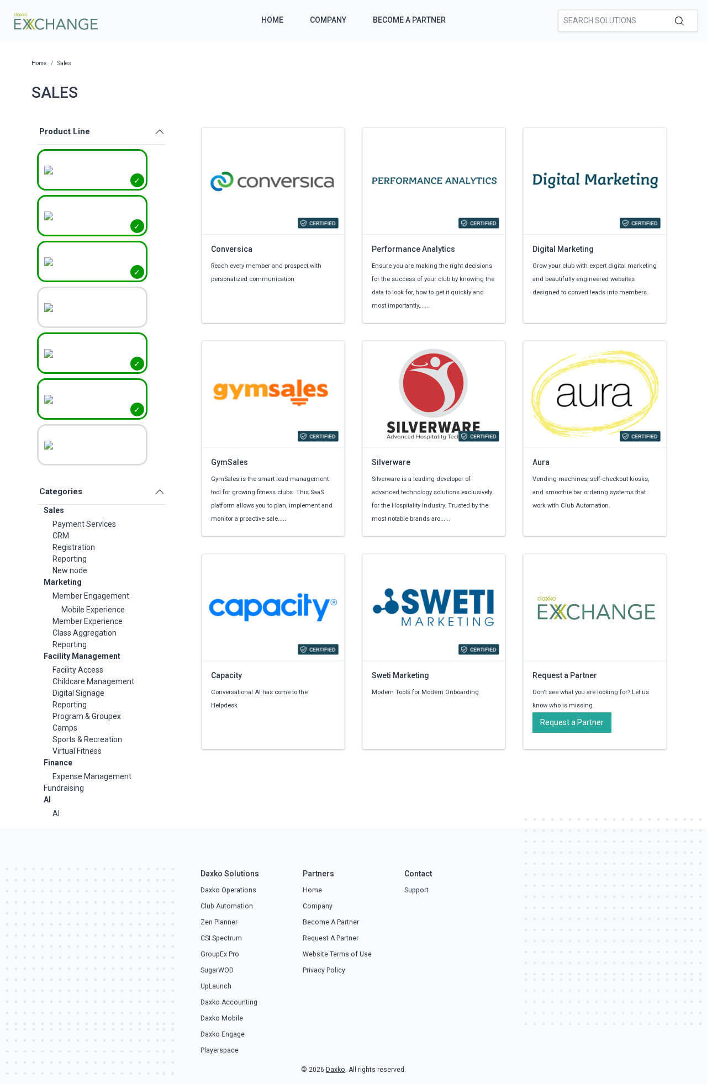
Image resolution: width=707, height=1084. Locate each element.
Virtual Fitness (77, 751)
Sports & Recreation (87, 739)
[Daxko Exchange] (55, 19)
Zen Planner (219, 922)
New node (69, 570)
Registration (73, 547)
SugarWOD (217, 970)
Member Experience (87, 621)
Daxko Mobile (222, 1018)
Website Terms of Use (337, 954)
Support (416, 890)
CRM (60, 535)
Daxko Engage (223, 1034)
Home (272, 19)
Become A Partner (409, 19)
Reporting (69, 558)
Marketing (63, 582)
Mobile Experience (93, 609)
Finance (58, 762)
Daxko (335, 1070)
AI (47, 799)
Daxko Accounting (229, 1002)
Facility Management (82, 656)
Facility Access (77, 669)
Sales (54, 510)
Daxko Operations (228, 890)
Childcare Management (93, 681)
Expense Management (91, 776)
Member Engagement (90, 595)
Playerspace (220, 1050)
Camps (64, 727)
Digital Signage (78, 693)
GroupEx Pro (220, 954)
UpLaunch (216, 986)
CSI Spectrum (221, 938)
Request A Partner (330, 938)
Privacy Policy (324, 970)
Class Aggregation (84, 632)
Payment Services (84, 524)
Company (328, 19)
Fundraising (64, 788)
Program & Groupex (86, 716)
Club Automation (227, 906)
